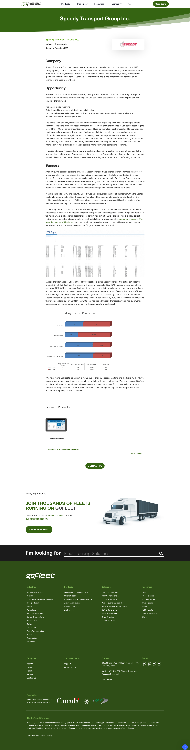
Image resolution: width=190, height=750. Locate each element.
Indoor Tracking (108, 620)
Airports (30, 596)
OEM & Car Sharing (109, 610)
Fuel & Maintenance (109, 613)
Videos (145, 606)
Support (67, 664)
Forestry (30, 606)
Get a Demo (160, 4)
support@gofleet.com (37, 518)
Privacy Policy (70, 667)
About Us (30, 664)
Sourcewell (31, 642)
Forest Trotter (135, 454)
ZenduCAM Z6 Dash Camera (76, 592)
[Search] (161, 554)
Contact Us (95, 465)
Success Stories (148, 599)
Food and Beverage (35, 613)
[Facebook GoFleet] (144, 664)
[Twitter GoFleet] (154, 664)
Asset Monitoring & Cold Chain (114, 606)
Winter (29, 634)
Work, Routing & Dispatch (112, 603)
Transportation (33, 603)
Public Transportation (35, 631)
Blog (144, 592)
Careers (30, 667)
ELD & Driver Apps (109, 599)
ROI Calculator (148, 610)
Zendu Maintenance (72, 603)
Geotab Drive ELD (71, 606)
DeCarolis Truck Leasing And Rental (63, 449)
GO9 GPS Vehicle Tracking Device (78, 599)
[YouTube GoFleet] (159, 664)
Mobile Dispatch (71, 596)
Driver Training (108, 617)
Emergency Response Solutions (40, 599)
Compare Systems (149, 613)
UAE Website (107, 679)
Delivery (30, 624)
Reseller (30, 671)
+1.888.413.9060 (56, 515)
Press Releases (148, 596)
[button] (185, 747)
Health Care (32, 620)
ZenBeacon (68, 610)
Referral (30, 674)
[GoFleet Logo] (31, 4)
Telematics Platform (110, 592)
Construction (32, 638)
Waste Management (35, 592)
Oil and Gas (31, 627)
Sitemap (145, 617)
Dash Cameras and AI (110, 596)
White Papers (147, 603)
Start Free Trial (39, 529)
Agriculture (31, 610)
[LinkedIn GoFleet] (149, 664)
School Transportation (36, 617)
